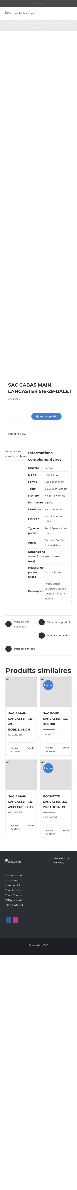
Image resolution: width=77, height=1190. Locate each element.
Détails (30, 748)
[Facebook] (8, 920)
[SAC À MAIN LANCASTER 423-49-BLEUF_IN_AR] (21, 775)
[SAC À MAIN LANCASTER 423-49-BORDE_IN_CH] (21, 692)
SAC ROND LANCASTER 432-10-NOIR (56, 719)
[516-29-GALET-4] (38, 206)
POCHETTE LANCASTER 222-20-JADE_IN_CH (55, 802)
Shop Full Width (25, 23)
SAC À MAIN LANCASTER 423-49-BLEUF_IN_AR (21, 802)
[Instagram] (15, 920)
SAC (23, 433)
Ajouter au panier (46, 416)
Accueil (10, 23)
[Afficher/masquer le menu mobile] (70, 14)
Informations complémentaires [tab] (14, 454)
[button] (7, 370)
